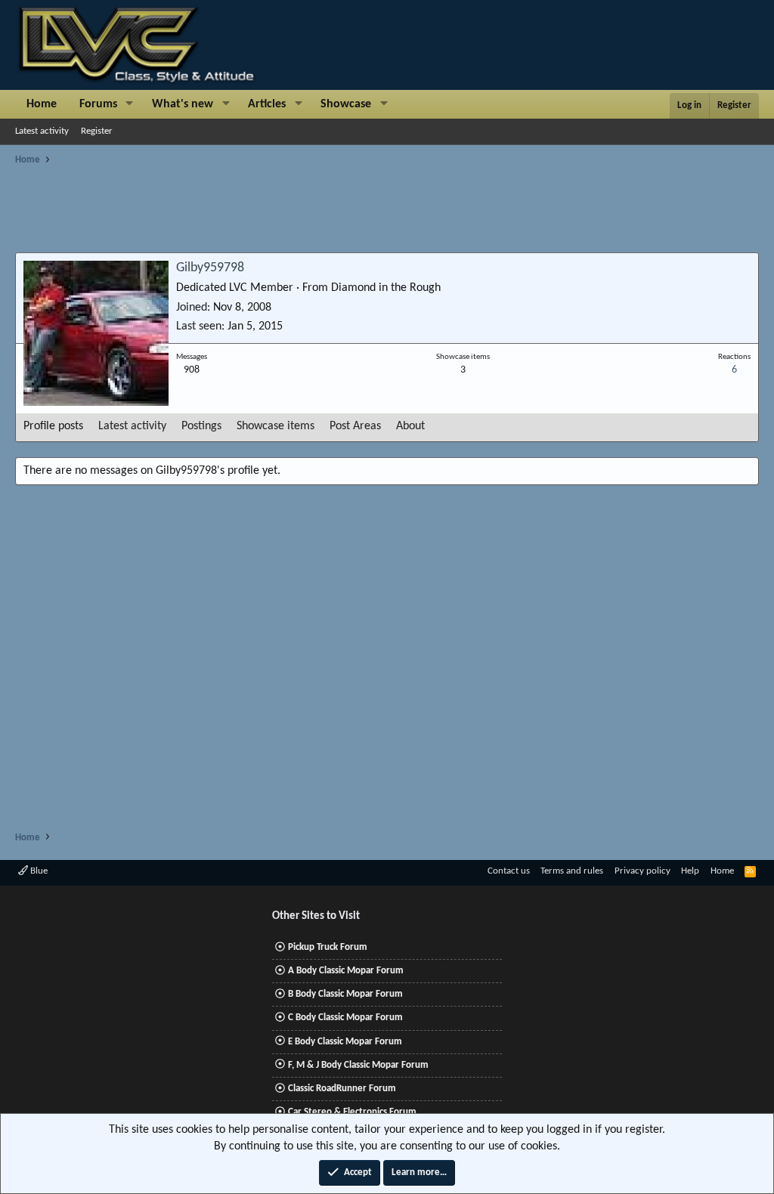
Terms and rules (571, 871)
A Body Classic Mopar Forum (346, 971)
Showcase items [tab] (275, 426)
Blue (38, 871)
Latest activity (42, 131)
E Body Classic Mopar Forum (345, 1042)
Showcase (345, 104)
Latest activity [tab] (132, 426)
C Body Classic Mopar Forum (345, 1017)
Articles (267, 104)
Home (41, 104)
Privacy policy (642, 871)
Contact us (509, 871)
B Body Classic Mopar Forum (345, 994)
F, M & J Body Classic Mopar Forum (358, 1065)
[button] (130, 104)
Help (690, 871)
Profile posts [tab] (53, 426)
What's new (182, 104)
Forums (98, 104)
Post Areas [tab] (355, 426)
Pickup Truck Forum (327, 947)
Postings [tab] (201, 426)
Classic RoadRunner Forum (342, 1088)
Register (97, 131)
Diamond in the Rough (386, 288)
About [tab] (410, 426)
